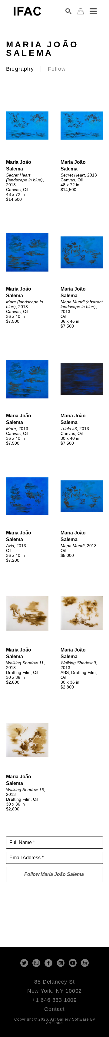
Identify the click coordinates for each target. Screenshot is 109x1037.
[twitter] (24, 963)
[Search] (68, 11)
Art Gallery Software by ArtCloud (70, 1021)
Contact (54, 1009)
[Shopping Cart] (81, 11)
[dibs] (85, 963)
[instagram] (60, 963)
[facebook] (48, 963)
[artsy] (36, 963)
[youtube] (73, 963)
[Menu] (93, 11)
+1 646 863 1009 (54, 1000)
